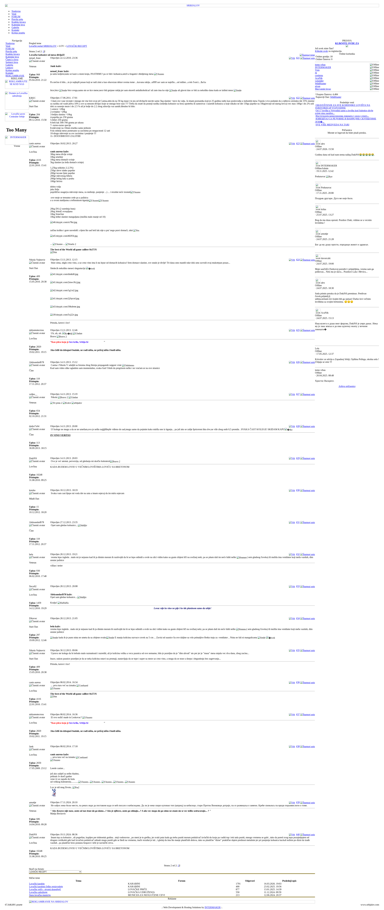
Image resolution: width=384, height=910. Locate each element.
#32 (298, 554)
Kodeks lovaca (13, 54)
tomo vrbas (320, 64)
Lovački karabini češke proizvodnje (46, 886)
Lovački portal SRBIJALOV (43, 46)
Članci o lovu (12, 59)
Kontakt (9, 73)
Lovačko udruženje (38, 892)
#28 (298, 426)
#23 (298, 143)
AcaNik (318, 78)
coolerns (319, 75)
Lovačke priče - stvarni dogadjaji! (45, 889)
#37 (298, 714)
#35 (298, 650)
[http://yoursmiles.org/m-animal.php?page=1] (182, 792)
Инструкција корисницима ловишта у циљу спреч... (342, 116)
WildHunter (320, 83)
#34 (298, 618)
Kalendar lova (12, 57)
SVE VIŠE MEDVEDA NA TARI (332, 124)
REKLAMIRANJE (15, 75)
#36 (298, 682)
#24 (298, 259)
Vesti (8, 46)
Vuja (317, 70)
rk (316, 72)
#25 (298, 330)
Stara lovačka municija (40, 895)
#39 (298, 802)
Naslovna (10, 43)
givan (317, 86)
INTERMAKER (323, 67)
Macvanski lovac (323, 89)
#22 (298, 98)
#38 (298, 746)
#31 (298, 522)
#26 (298, 362)
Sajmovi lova (12, 62)
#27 (298, 394)
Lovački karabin (37, 883)
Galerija (9, 65)
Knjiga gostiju (12, 70)
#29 (298, 458)
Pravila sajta (11, 51)
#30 (298, 490)
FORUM (10, 48)
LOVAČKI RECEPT (76, 46)
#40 (298, 834)
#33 (298, 586)
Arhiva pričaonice (347, 386)
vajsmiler (319, 81)
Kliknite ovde (321, 51)
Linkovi (9, 67)
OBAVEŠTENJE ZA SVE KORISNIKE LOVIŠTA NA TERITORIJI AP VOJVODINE (342, 106)
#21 (298, 58)
